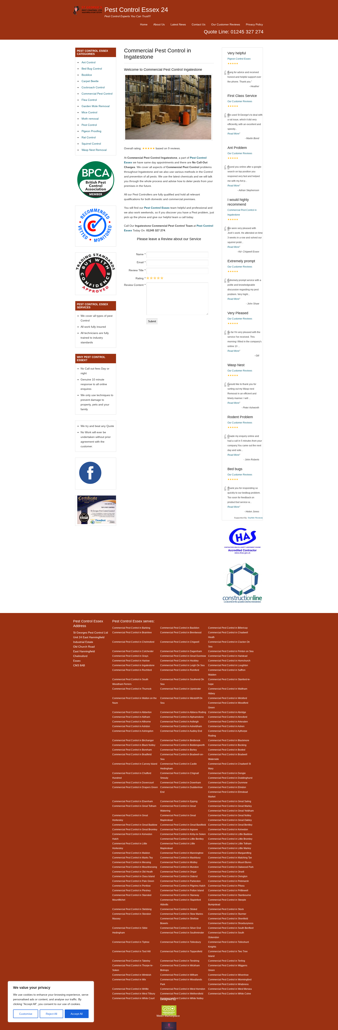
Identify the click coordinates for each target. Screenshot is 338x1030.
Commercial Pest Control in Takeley (131, 960)
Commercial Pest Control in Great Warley (230, 806)
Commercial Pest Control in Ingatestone (133, 665)
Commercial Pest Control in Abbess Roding (183, 712)
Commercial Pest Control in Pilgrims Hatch (182, 885)
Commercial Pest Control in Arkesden (228, 721)
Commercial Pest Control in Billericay (228, 627)
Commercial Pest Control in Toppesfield (181, 951)
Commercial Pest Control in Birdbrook (180, 740)
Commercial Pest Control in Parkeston (180, 881)
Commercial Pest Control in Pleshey (131, 890)
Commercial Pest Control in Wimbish (131, 975)
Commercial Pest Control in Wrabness (228, 984)
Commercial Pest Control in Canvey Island (134, 763)
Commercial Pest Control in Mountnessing (134, 867)
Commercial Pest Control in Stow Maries (181, 914)
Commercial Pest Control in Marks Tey (132, 857)
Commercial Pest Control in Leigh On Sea (182, 665)
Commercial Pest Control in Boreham (132, 749)
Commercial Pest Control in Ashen (226, 726)
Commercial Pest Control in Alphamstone (182, 717)
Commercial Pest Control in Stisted (178, 909)
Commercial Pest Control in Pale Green (133, 881)
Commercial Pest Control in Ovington (227, 876)
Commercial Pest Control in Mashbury (180, 857)
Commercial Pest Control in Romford (179, 670)
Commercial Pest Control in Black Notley (133, 745)
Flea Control (89, 99)
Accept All (77, 1013)
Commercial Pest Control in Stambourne (229, 895)
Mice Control (89, 112)
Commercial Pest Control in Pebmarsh (228, 881)
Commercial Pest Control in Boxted (226, 749)
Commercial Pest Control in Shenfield (228, 918)
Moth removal (90, 118)
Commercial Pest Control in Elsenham (132, 801)
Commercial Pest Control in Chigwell (179, 642)
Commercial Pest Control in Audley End (181, 731)
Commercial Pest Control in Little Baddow (230, 834)
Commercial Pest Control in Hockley (179, 660)
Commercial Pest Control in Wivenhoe (228, 975)
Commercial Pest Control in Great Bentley (230, 824)
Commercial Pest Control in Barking (131, 627)
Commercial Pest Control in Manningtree (181, 853)
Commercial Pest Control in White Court (133, 998)
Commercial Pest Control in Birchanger (133, 740)
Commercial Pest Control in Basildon (179, 627)
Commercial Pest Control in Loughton (228, 665)
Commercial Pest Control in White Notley (181, 998)
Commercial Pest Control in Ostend (179, 876)
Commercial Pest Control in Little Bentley (182, 839)
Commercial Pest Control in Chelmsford (133, 642)
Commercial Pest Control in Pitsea (226, 885)
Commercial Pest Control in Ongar (178, 871)
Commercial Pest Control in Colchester (133, 651)
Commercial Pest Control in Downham (180, 782)
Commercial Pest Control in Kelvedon (228, 829)
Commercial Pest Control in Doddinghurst (230, 778)
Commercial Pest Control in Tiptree (130, 942)
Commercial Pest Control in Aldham (131, 717)
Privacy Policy (254, 24)
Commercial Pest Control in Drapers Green (135, 787)
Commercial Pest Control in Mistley (178, 862)
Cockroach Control (93, 87)
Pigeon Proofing (91, 131)
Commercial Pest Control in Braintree (132, 632)
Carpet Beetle (90, 81)
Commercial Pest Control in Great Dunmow (183, 656)
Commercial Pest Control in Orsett (226, 871)
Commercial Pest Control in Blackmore (228, 740)
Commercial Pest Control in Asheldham (181, 726)
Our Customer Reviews (225, 24)
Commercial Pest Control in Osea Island (133, 876)
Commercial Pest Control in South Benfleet (231, 928)
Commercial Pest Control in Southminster (182, 932)
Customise (25, 1013)
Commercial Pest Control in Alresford (227, 717)
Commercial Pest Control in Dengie (227, 773)
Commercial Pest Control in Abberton (132, 712)
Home (143, 24)
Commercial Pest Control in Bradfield (132, 754)
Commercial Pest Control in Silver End (180, 928)
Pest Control (89, 124)
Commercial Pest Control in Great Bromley (134, 829)
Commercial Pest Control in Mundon (179, 867)
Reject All (51, 1013)
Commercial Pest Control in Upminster (180, 688)
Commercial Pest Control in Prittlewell (228, 890)
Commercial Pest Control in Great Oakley (230, 820)
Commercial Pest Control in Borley (178, 749)
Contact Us (198, 24)
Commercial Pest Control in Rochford (132, 670)
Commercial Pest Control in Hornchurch (229, 660)
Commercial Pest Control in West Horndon (182, 989)
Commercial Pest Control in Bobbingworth (182, 745)
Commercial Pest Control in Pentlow (131, 885)
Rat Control (89, 137)
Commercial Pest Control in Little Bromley (230, 839)
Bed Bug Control (92, 68)
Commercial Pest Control (97, 93)
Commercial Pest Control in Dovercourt (133, 782)
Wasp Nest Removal (94, 149)
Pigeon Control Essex (239, 58)
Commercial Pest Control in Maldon (131, 853)
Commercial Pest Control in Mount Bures (229, 862)
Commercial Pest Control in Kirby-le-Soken (183, 834)
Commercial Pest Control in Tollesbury (180, 942)
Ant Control (88, 62)
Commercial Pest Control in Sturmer (227, 914)
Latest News (178, 24)
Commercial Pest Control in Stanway (179, 895)
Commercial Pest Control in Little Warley (229, 848)
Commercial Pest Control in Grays (130, 656)
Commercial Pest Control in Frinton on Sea (231, 651)
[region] (51, 1001)
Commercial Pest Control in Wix (129, 979)
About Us (159, 24)
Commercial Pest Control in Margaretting (229, 853)
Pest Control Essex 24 (136, 9)
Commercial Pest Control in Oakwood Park (231, 867)
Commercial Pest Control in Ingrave (179, 829)
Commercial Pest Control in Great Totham (134, 806)
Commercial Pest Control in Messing (131, 862)
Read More (233, 133)
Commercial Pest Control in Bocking (227, 745)
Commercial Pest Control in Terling (226, 960)
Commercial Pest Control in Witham (179, 975)
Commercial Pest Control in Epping (179, 801)
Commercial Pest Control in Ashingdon (132, 731)
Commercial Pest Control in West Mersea (230, 989)
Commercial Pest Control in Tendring (179, 960)
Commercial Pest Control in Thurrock (131, 688)
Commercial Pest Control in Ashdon (131, 726)
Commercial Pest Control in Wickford (227, 698)
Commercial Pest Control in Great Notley (229, 815)
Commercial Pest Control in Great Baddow (134, 824)
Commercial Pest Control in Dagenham (181, 651)
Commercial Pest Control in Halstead (227, 656)
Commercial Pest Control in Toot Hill (131, 951)
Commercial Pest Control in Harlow (131, 660)
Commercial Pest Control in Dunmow (227, 782)
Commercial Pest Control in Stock (226, 909)
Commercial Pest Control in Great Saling (229, 801)
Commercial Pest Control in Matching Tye (230, 857)
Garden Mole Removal (96, 106)
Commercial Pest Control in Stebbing (132, 909)
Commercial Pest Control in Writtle (130, 989)
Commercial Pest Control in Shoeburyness (230, 923)
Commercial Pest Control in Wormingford (230, 979)
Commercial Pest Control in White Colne (229, 993)
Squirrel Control (91, 143)
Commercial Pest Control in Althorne (131, 721)
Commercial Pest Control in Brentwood (180, 632)
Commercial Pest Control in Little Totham (229, 843)
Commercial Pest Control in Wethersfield (181, 993)
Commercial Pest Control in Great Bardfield (183, 824)
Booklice (87, 74)
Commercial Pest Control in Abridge (227, 712)
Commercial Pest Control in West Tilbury (133, 993)
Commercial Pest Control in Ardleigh (179, 721)
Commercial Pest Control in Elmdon (227, 787)
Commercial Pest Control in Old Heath (132, 871)
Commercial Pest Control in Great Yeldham (231, 810)
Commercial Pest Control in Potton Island (182, 890)
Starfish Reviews (255, 518)
